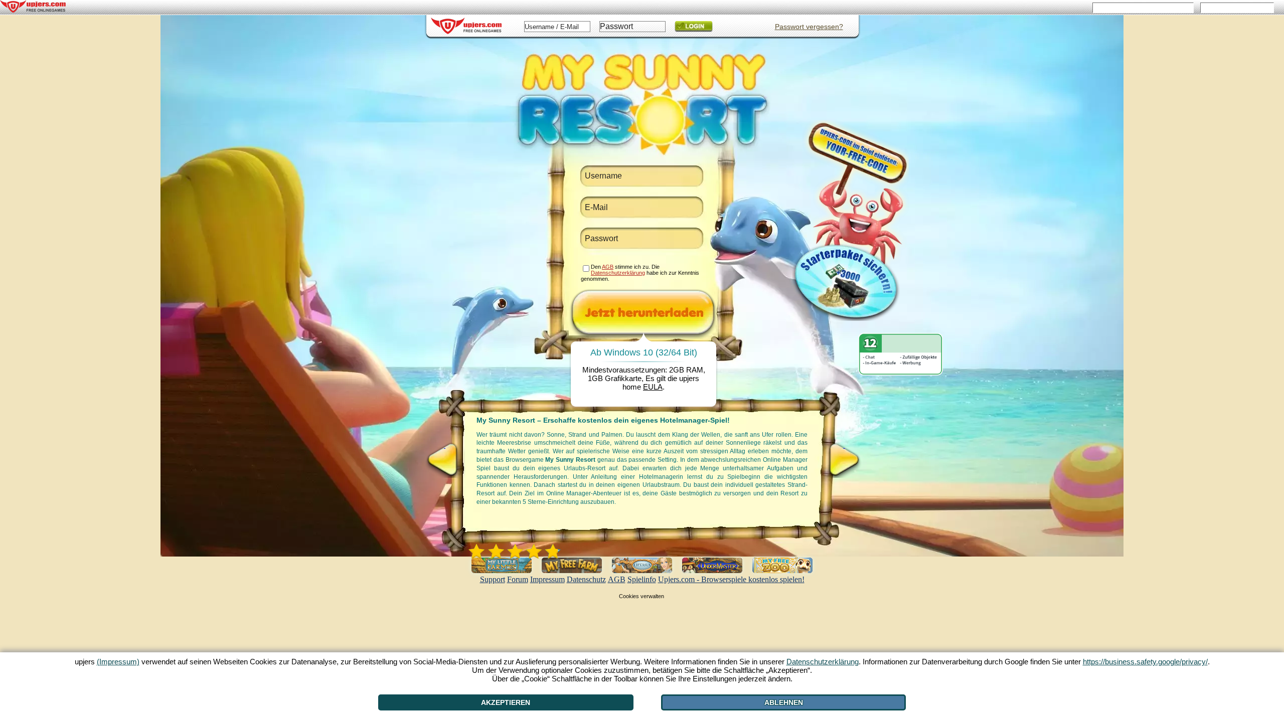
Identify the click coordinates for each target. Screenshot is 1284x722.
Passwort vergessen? (809, 27)
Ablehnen (783, 702)
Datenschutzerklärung (618, 273)
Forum (517, 579)
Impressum (547, 579)
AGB (616, 579)
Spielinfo (641, 579)
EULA (653, 387)
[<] (444, 460)
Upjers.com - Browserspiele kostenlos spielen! (731, 579)
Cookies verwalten (641, 596)
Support (492, 579)
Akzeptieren (505, 702)
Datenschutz (586, 579)
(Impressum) (118, 661)
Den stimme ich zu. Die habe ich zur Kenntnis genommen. (640, 273)
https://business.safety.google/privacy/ (1145, 661)
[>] (844, 460)
